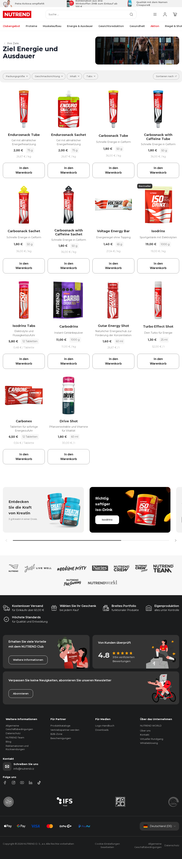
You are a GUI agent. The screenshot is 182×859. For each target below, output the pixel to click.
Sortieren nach (165, 76)
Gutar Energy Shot (113, 326)
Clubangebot (11, 26)
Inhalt (73, 76)
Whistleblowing (149, 743)
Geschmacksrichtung (47, 76)
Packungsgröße (15, 76)
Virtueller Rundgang (151, 738)
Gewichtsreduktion (111, 26)
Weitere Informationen (28, 659)
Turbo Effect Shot (158, 326)
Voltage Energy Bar (113, 231)
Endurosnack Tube (24, 135)
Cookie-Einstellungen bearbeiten (107, 845)
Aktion (155, 26)
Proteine (31, 26)
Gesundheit (137, 26)
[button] (175, 540)
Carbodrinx (68, 326)
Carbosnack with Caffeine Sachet (68, 232)
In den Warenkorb (23, 170)
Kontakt (144, 734)
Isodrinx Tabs (24, 326)
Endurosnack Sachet (68, 135)
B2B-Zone (56, 734)
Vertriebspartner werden (64, 729)
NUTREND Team (15, 737)
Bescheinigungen (60, 738)
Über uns (145, 730)
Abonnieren (21, 693)
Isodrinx (158, 231)
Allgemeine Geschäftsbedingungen (148, 845)
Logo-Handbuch (104, 725)
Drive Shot (69, 421)
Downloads (101, 729)
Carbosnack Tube (113, 136)
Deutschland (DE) (161, 826)
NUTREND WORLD (151, 725)
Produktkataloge (60, 725)
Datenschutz (13, 733)
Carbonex (24, 421)
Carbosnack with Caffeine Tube (158, 137)
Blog (8, 741)
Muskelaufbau (52, 26)
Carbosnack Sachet (24, 231)
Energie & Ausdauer (80, 26)
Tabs (89, 76)
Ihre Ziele (13, 43)
